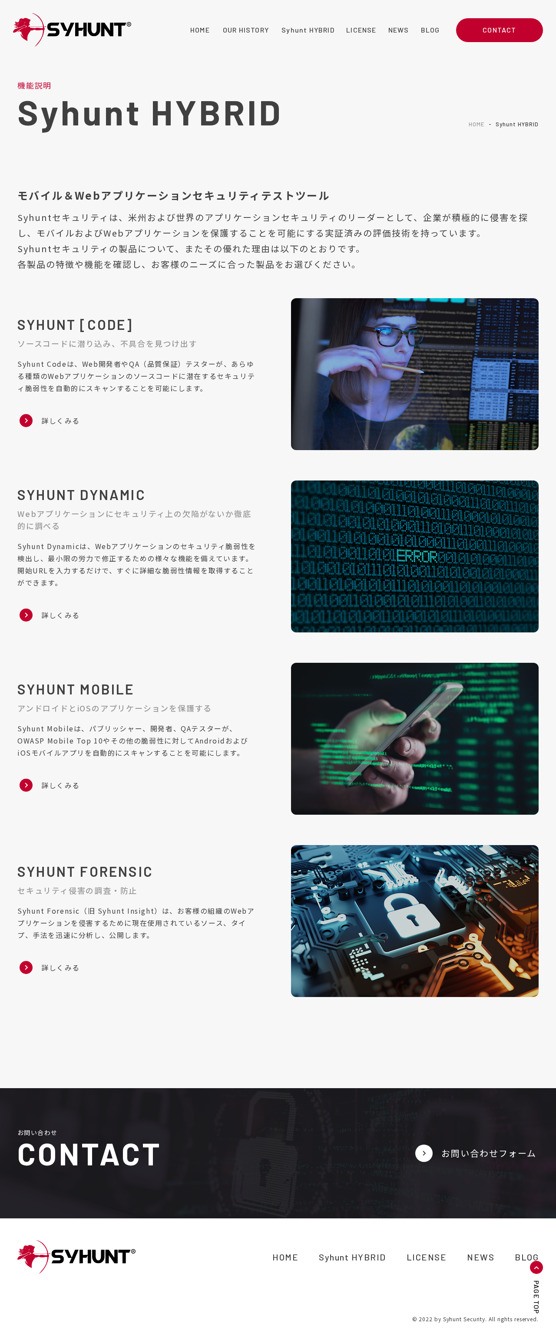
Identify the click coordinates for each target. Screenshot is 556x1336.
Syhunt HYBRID (352, 1257)
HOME (476, 124)
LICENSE (427, 1257)
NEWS (480, 1257)
